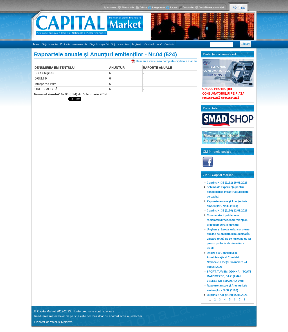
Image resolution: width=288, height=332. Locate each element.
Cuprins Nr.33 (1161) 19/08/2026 (227, 182)
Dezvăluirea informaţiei (211, 7)
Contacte (169, 44)
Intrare (173, 7)
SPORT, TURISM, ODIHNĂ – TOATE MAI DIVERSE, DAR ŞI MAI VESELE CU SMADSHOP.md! (229, 276)
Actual (36, 44)
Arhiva (143, 7)
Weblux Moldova (61, 322)
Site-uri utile (128, 7)
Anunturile (188, 7)
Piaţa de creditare (120, 44)
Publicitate (210, 108)
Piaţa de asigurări (99, 44)
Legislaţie (137, 44)
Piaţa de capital (50, 44)
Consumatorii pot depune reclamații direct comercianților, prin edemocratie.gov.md (227, 220)
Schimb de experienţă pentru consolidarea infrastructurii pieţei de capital (228, 192)
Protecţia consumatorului (73, 44)
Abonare (111, 7)
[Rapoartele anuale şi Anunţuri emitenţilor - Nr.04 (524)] (234, 7)
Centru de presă (153, 44)
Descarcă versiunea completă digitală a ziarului (166, 61)
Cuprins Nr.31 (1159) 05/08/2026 (227, 295)
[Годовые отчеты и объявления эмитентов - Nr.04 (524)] (243, 7)
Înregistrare (158, 7)
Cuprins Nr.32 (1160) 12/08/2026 (227, 210)
